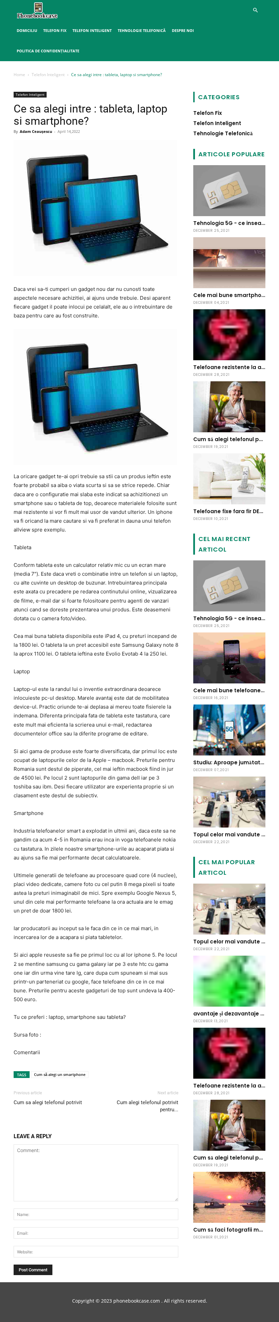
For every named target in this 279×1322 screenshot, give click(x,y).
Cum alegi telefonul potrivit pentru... (147, 1106)
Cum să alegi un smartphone (59, 1074)
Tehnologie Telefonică (142, 30)
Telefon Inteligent (92, 30)
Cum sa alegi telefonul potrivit (48, 1102)
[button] (255, 10)
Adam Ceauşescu (36, 131)
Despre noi (183, 30)
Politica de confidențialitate (48, 50)
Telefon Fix (54, 30)
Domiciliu (27, 30)
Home (19, 74)
